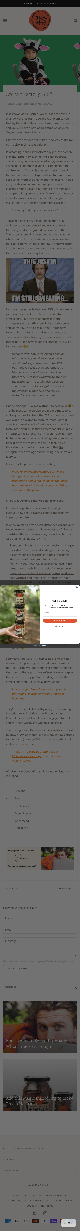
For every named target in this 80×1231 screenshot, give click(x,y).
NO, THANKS (60, 626)
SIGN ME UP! (60, 620)
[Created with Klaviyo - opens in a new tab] (40, 645)
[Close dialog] (77, 587)
